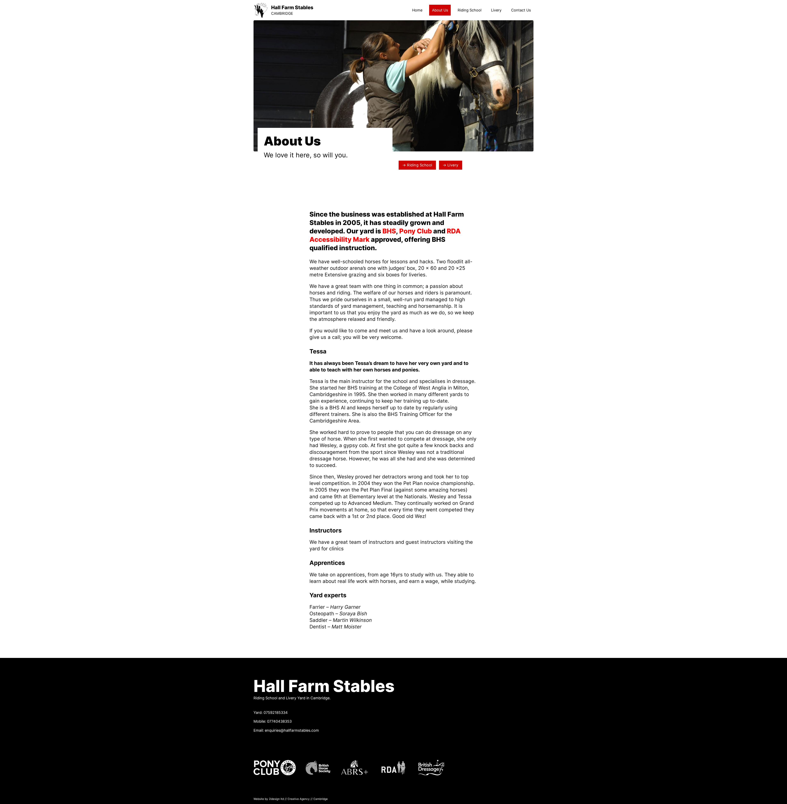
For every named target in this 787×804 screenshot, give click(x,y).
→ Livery (450, 165)
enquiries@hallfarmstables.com (292, 730)
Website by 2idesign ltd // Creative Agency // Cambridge (291, 799)
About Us (440, 10)
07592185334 (276, 712)
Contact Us (521, 10)
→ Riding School (417, 165)
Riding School (469, 10)
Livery (496, 10)
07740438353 (280, 721)
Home (417, 10)
